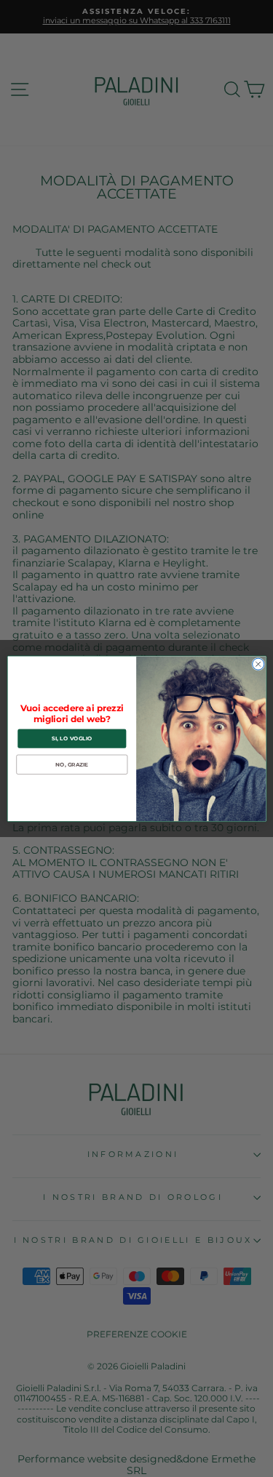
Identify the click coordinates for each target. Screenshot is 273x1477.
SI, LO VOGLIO (72, 738)
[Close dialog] (258, 664)
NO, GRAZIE (71, 764)
